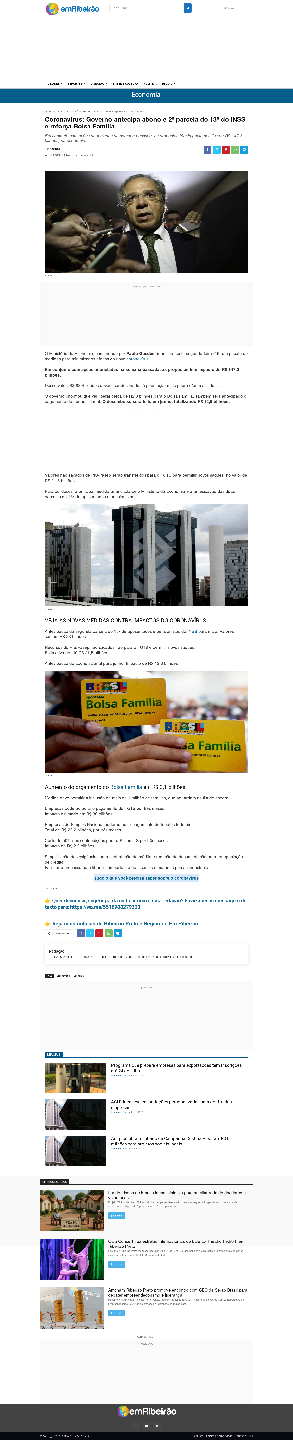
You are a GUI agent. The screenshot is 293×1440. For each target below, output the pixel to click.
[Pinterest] (226, 150)
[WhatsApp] (235, 150)
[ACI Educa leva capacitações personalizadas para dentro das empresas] (75, 1114)
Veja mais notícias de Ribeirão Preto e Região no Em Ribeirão (125, 923)
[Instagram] (146, 1426)
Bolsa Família (126, 787)
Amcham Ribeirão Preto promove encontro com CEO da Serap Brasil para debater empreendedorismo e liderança (177, 1292)
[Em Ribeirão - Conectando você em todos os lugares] (72, 8)
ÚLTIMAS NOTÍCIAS (54, 1181)
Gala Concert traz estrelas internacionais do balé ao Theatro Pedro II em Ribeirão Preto (176, 1243)
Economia (146, 94)
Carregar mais (145, 1336)
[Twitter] (217, 150)
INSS (192, 631)
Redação (55, 148)
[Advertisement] (146, 47)
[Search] (188, 8)
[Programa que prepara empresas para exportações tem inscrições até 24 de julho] (75, 1078)
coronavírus (137, 359)
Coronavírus (63, 975)
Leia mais (116, 1216)
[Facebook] (207, 150)
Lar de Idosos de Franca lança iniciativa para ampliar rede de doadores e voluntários (177, 1194)
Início (48, 111)
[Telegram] (244, 150)
